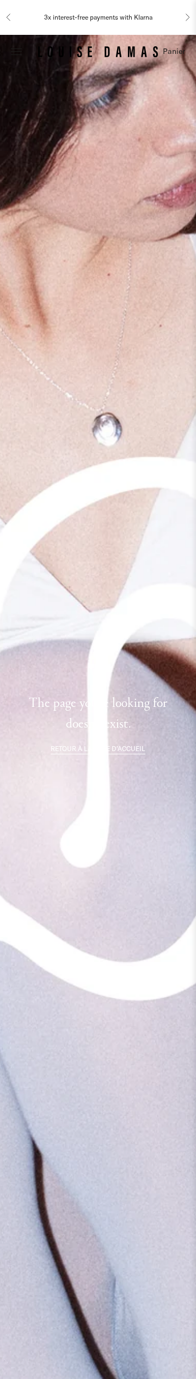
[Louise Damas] (98, 51)
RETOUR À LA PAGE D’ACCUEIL (98, 749)
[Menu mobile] (16, 51)
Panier (174, 51)
